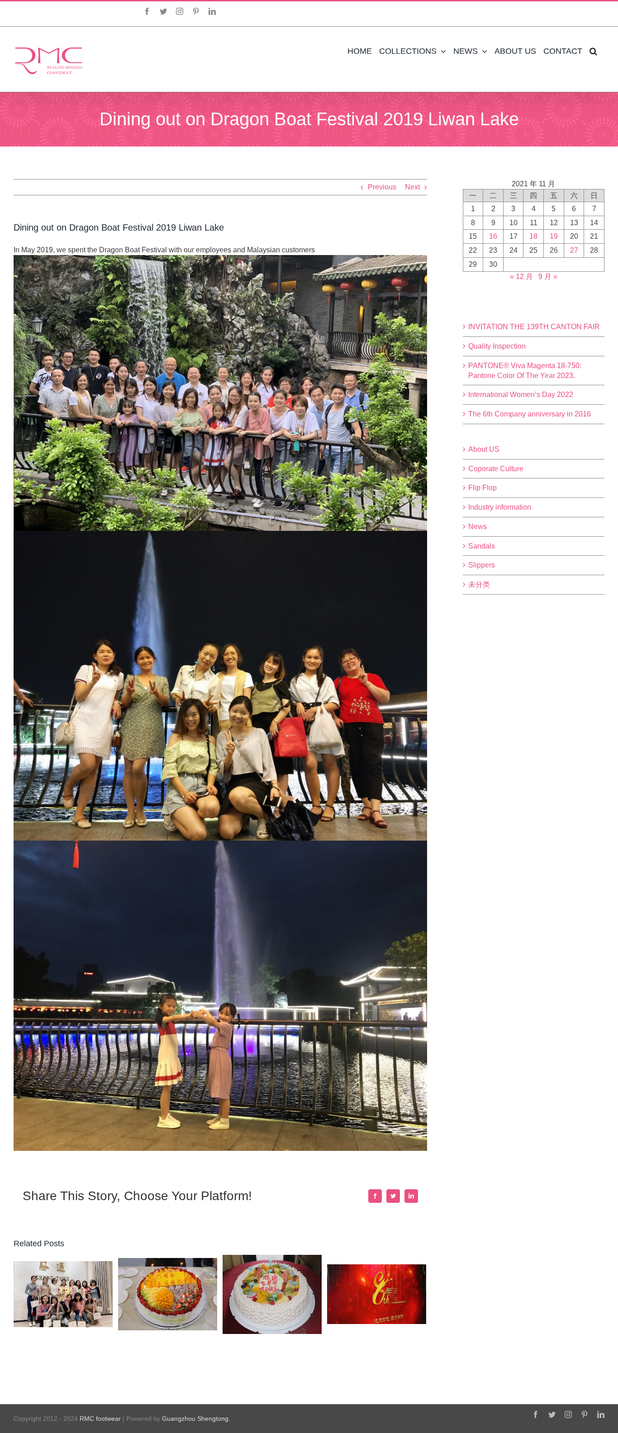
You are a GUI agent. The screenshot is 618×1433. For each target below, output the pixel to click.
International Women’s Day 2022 (520, 394)
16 (493, 236)
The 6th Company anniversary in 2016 (529, 414)
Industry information (499, 507)
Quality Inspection (497, 346)
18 (533, 236)
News (477, 526)
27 (574, 250)
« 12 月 (521, 276)
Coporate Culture (495, 469)
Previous (382, 187)
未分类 (479, 584)
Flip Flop (482, 488)
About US (483, 449)
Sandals (481, 546)
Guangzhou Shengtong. (196, 1418)
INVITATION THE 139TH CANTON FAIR (534, 327)
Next (412, 187)
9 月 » (547, 276)
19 (554, 236)
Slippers (481, 565)
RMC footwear (100, 1418)
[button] (593, 51)
